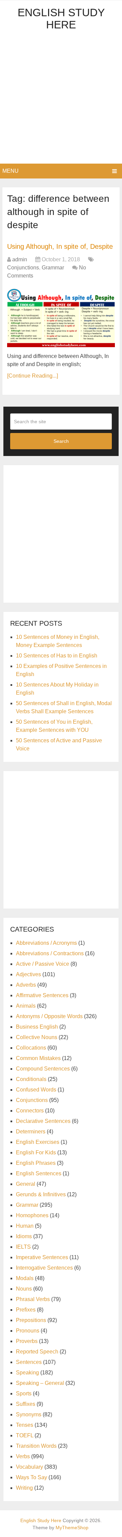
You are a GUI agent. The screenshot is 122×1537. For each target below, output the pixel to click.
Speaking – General (40, 1383)
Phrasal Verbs (33, 1299)
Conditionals (31, 1079)
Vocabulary (29, 1467)
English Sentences (38, 1173)
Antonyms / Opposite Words (49, 1016)
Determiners (30, 1131)
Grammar (53, 267)
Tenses (24, 1425)
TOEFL (24, 1435)
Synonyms (28, 1414)
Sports (24, 1393)
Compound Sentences (43, 1069)
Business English (37, 1027)
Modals (25, 1278)
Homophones (32, 1215)
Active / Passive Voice (42, 964)
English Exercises (37, 1142)
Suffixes (25, 1404)
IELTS (23, 1247)
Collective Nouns (36, 1037)
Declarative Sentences (43, 1121)
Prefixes (26, 1310)
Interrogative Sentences (44, 1268)
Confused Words (36, 1089)
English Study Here (61, 18)
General (25, 1184)
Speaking (27, 1372)
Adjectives (28, 974)
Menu (10, 171)
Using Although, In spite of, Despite (60, 246)
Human (25, 1226)
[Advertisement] (61, 99)
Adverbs (26, 985)
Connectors (30, 1110)
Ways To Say (31, 1477)
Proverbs (27, 1341)
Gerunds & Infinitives (41, 1194)
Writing (24, 1488)
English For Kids (36, 1152)
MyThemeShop (72, 1527)
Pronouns (27, 1331)
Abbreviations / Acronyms (46, 943)
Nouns (24, 1289)
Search (61, 441)
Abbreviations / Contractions (50, 953)
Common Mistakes (38, 1058)
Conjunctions (23, 267)
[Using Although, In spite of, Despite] (61, 317)
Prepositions (31, 1320)
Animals (26, 1006)
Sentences (29, 1362)
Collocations (31, 1048)
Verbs (23, 1456)
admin (19, 259)
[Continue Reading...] (32, 376)
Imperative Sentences (42, 1257)
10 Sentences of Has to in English (56, 655)
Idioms (24, 1236)
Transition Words (36, 1446)
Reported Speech (37, 1351)
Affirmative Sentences (42, 995)
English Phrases (36, 1163)
